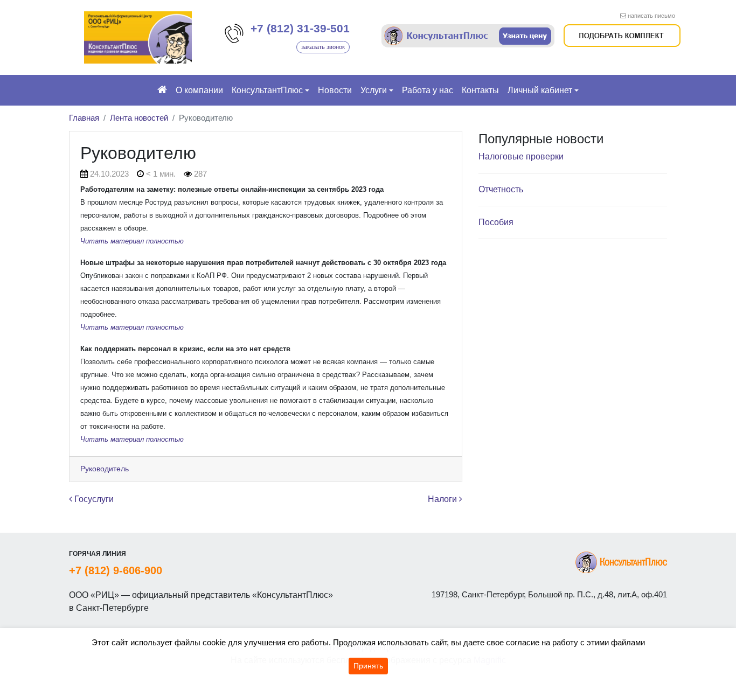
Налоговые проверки (521, 156)
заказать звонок (323, 47)
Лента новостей (139, 117)
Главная (84, 117)
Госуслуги (93, 499)
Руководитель (104, 468)
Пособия (495, 222)
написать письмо (651, 15)
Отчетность (500, 189)
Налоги (443, 499)
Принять (368, 665)
